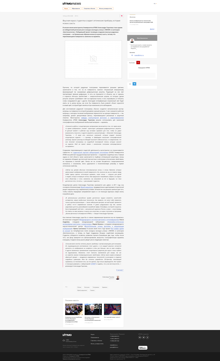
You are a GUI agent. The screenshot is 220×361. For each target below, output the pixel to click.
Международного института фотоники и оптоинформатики (99, 220)
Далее (152, 29)
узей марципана (87, 187)
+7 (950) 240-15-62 (114, 341)
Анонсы (132, 17)
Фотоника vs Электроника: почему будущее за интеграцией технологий (93, 318)
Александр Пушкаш (108, 277)
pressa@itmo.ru (114, 347)
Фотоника (86, 287)
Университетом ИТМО (85, 354)
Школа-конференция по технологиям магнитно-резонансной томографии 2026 (141, 21)
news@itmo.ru (139, 55)
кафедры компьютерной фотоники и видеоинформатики (102, 118)
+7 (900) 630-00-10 (114, 336)
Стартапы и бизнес (89, 8)
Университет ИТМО (144, 68)
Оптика (79, 287)
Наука (66, 8)
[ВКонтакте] (121, 16)
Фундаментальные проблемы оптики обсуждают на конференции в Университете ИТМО (73, 319)
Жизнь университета (105, 8)
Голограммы (96, 287)
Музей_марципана (82, 290)
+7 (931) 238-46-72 (114, 338)
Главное (92, 290)
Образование (76, 8)
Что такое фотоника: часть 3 (112, 317)
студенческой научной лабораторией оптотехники (90, 152)
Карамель (104, 287)
